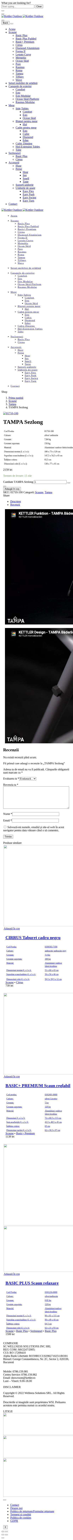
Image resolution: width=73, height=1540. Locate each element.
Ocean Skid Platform (27, 98)
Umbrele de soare (25, 187)
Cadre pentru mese (26, 127)
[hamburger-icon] (4, 1499)
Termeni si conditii (20, 1514)
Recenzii (15, 504)
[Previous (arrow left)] (2, 1534)
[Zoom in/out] (6, 1531)
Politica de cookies (20, 1517)
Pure (18, 64)
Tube (18, 149)
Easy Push (28, 194)
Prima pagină (16, 397)
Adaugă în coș (12, 489)
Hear (25, 172)
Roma (19, 70)
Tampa (19, 73)
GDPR (14, 1520)
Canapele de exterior (20, 86)
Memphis (21, 57)
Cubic (26, 133)
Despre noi (16, 1508)
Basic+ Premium (25, 41)
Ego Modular (23, 95)
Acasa (12, 29)
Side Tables (22, 108)
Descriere (15, 501)
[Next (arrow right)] (6, 1534)
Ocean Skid (22, 60)
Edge (26, 140)
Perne (19, 168)
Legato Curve (23, 54)
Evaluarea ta (11, 778)
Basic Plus (21, 35)
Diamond (28, 137)
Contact (13, 203)
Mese (12, 105)
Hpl (25, 124)
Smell (26, 178)
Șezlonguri (15, 153)
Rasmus (20, 67)
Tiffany (20, 76)
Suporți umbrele (24, 184)
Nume (7, 813)
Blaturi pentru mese (26, 121)
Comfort (20, 89)
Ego (18, 92)
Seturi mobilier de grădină (23, 83)
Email (7, 820)
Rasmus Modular (25, 102)
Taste (26, 181)
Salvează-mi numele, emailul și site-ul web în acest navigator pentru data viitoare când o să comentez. (33, 829)
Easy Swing (29, 197)
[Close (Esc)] (2, 1531)
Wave (19, 79)
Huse (18, 165)
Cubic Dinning (24, 143)
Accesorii (14, 162)
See (25, 175)
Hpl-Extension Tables (28, 146)
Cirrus (19, 44)
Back (5, 23)
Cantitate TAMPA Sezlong (18, 481)
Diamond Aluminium (27, 48)
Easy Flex (28, 191)
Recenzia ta (10, 784)
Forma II (20, 51)
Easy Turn (28, 200)
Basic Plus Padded (26, 38)
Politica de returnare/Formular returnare (32, 1511)
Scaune (13, 32)
